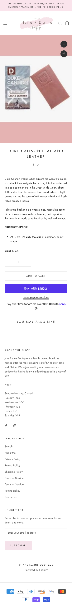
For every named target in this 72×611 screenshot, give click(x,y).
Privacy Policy (13, 459)
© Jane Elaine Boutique (36, 564)
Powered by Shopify (36, 570)
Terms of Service (14, 478)
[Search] (60, 23)
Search (8, 446)
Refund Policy (12, 465)
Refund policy (12, 491)
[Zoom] (63, 44)
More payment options (36, 297)
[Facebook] (6, 425)
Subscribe (18, 545)
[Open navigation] (5, 23)
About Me (10, 453)
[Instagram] (14, 425)
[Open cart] (67, 23)
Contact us (11, 497)
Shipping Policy (14, 472)
